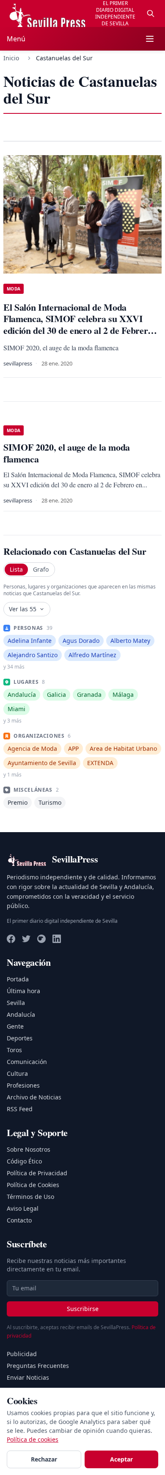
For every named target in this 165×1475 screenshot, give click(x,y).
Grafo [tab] (41, 569)
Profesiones (23, 1085)
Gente (15, 1026)
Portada (18, 979)
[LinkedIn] (56, 939)
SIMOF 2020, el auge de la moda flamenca (66, 453)
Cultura (17, 1073)
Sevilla (16, 1003)
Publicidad (22, 1354)
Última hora (23, 991)
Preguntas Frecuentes (38, 1366)
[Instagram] (41, 939)
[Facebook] (11, 939)
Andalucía (21, 1014)
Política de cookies (32, 1439)
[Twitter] (26, 939)
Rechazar (44, 1459)
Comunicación (27, 1062)
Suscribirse (83, 1309)
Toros (14, 1050)
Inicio (11, 58)
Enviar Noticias (28, 1377)
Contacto (19, 1220)
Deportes (20, 1038)
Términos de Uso (30, 1197)
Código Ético (24, 1161)
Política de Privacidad (37, 1173)
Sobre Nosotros (28, 1149)
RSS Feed (20, 1109)
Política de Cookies (33, 1185)
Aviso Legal (22, 1208)
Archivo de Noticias (34, 1097)
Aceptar (121, 1459)
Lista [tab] (16, 569)
